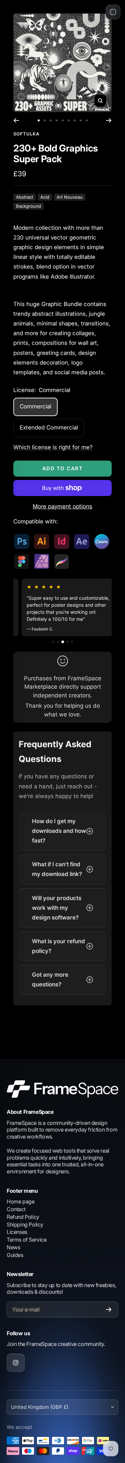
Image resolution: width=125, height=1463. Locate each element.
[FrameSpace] (62, 1088)
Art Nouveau (70, 197)
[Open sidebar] (113, 12)
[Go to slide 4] (57, 120)
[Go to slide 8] (81, 120)
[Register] (109, 1309)
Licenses (17, 1232)
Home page (20, 1201)
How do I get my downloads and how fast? (59, 831)
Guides (15, 1255)
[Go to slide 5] (63, 120)
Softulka (26, 133)
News (13, 1247)
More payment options (62, 506)
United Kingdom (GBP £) (39, 1407)
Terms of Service (27, 1239)
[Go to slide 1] (39, 120)
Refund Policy (23, 1216)
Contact (16, 1209)
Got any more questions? (50, 979)
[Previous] (16, 120)
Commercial (35, 406)
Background (28, 206)
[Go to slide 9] (87, 120)
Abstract (24, 197)
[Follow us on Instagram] (15, 1362)
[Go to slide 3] (51, 120)
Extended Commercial (49, 427)
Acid (44, 197)
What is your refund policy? (58, 946)
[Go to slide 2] (45, 120)
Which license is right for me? (53, 447)
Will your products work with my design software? (56, 908)
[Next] (109, 120)
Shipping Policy (25, 1224)
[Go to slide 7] (75, 120)
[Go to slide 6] (69, 120)
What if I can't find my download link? (57, 869)
